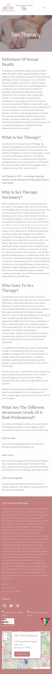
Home (4, 584)
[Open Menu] (44, 7)
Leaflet (35, 668)
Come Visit (22, 654)
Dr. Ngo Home (8, 588)
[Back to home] (19, 7)
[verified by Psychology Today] (13, 614)
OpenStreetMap (44, 668)
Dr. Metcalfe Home (11, 591)
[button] (26, 661)
